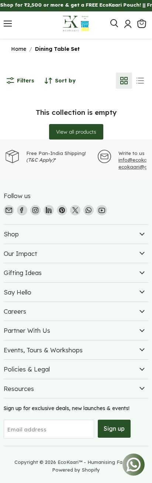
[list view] (140, 81)
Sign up (114, 428)
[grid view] (124, 81)
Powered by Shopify (76, 470)
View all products (76, 131)
